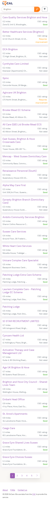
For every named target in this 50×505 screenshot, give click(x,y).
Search (37, 9)
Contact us (22, 490)
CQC (34, 494)
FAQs (12, 490)
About (5, 490)
